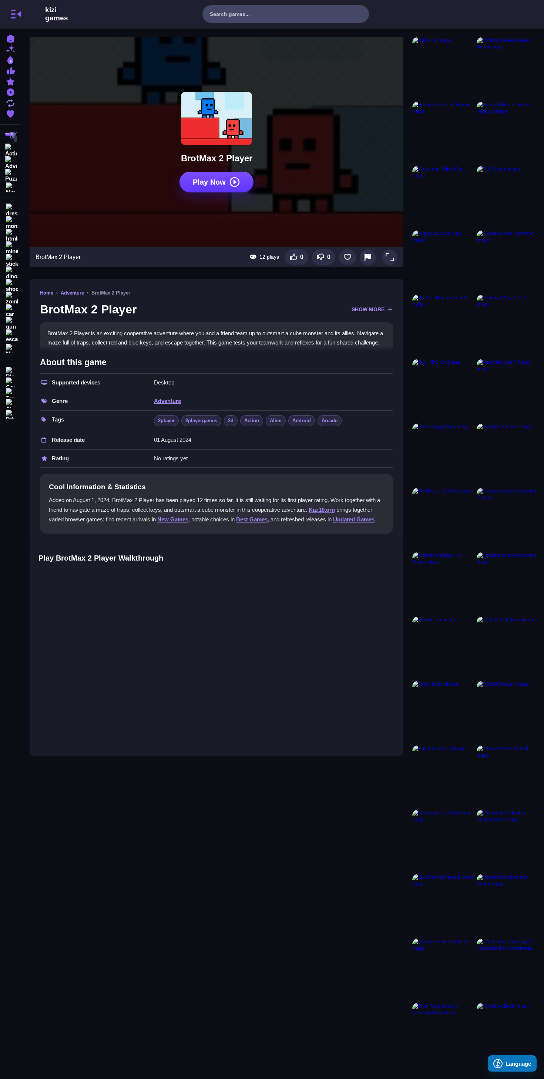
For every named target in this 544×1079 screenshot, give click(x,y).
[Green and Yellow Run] (443, 196)
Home (46, 293)
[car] (10, 311)
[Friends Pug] (443, 647)
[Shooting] (10, 137)
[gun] (10, 323)
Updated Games (354, 519)
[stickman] (10, 260)
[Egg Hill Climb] (443, 389)
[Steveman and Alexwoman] (507, 583)
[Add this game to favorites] (347, 257)
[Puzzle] (10, 174)
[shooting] (10, 285)
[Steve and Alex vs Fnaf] (507, 776)
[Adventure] (10, 162)
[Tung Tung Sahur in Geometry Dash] (443, 1033)
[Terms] (10, 392)
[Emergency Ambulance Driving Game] (507, 840)
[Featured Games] (10, 80)
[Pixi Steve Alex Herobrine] (507, 261)
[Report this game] (368, 257)
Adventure (72, 293)
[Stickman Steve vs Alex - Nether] (507, 67)
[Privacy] (10, 413)
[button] (390, 257)
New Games (172, 519)
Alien (276, 420)
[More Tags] (10, 347)
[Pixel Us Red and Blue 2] (443, 325)
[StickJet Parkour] (507, 711)
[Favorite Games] (10, 113)
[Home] (10, 38)
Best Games (252, 519)
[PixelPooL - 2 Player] (443, 518)
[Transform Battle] (507, 1033)
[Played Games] (10, 91)
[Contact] (10, 381)
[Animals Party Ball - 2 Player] (443, 583)
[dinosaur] (10, 273)
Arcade (330, 420)
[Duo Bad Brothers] (507, 454)
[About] (10, 402)
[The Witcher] (507, 196)
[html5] (10, 235)
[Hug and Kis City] (443, 776)
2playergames (201, 420)
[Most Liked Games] (10, 70)
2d (231, 420)
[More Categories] (10, 186)
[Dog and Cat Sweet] (507, 647)
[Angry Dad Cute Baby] (443, 261)
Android (301, 420)
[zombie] (10, 298)
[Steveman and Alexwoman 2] (507, 518)
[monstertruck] (10, 222)
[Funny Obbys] (443, 711)
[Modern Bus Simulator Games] (507, 904)
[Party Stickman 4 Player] (507, 389)
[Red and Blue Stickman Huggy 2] (507, 132)
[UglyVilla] (443, 67)
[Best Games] (10, 59)
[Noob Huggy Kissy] (443, 454)
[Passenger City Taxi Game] (443, 840)
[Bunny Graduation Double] (443, 132)
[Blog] (10, 370)
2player (166, 420)
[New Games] (10, 48)
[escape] (10, 336)
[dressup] (10, 210)
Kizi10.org (322, 510)
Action (251, 420)
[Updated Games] (10, 102)
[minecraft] (10, 248)
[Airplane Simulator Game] (443, 969)
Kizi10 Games (56, 14)
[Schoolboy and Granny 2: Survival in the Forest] (507, 969)
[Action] (10, 149)
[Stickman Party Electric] (507, 325)
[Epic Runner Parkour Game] (443, 904)
